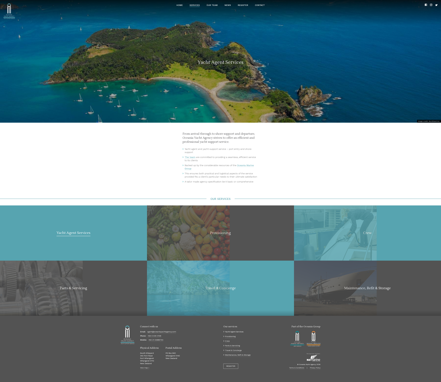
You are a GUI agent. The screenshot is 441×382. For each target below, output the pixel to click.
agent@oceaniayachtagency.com (161, 332)
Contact (260, 5)
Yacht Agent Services (234, 332)
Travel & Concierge (233, 350)
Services (195, 5)
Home (179, 5)
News (228, 5)
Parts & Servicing (232, 346)
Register (243, 5)
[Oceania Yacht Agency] (9, 11)
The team (190, 157)
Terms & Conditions (296, 368)
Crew (227, 341)
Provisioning (230, 336)
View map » (144, 368)
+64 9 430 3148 (154, 336)
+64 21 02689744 (155, 340)
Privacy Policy (315, 368)
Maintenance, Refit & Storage (238, 355)
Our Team (212, 5)
